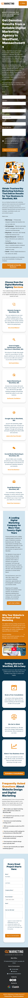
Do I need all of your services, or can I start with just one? (13, 816)
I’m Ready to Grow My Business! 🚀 (14, 266)
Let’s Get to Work (14, 603)
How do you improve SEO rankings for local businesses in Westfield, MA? (13, 832)
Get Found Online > (14, 363)
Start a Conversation (10, 150)
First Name (4, 94)
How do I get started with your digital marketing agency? (13, 847)
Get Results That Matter (13, 398)
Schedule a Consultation (14, 773)
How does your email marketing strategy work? (12, 821)
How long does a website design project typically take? (12, 842)
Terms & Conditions (18, 996)
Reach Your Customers (13, 503)
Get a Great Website (13, 327)
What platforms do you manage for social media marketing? (13, 837)
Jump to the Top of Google (13, 436)
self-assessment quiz (17, 634)
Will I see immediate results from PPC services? (13, 826)
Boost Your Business (13, 469)
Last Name (4, 100)
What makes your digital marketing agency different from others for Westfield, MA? (13, 810)
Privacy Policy (8, 996)
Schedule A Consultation (14, 973)
